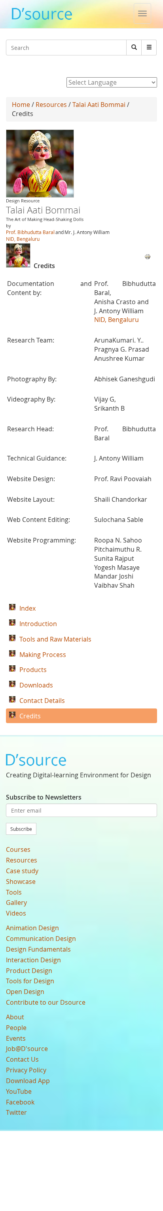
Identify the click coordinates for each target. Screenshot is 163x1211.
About (15, 1017)
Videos (16, 913)
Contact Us (22, 1059)
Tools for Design (30, 981)
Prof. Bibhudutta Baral (30, 232)
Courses (18, 849)
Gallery (16, 902)
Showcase (21, 881)
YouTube (19, 1091)
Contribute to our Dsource (45, 1002)
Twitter (16, 1112)
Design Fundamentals (38, 949)
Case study (22, 870)
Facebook (20, 1102)
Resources (51, 104)
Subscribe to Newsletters (44, 797)
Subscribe (21, 829)
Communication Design (41, 938)
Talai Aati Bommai (98, 104)
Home (21, 104)
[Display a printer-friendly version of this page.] (147, 255)
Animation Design (32, 927)
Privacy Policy (26, 1070)
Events (16, 1038)
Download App (28, 1080)
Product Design (29, 970)
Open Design (25, 991)
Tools (14, 892)
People (16, 1027)
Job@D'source (27, 1048)
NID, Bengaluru (23, 239)
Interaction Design (33, 960)
